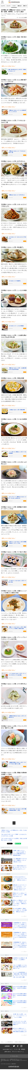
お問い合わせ (7, 1051)
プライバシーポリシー (17, 1051)
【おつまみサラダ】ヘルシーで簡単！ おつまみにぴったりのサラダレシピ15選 (14, 835)
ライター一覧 (17, 1049)
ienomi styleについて (8, 1049)
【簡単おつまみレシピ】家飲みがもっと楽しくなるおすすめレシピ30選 (14, 831)
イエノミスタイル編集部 (23, 17)
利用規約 (23, 1049)
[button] (2, 2)
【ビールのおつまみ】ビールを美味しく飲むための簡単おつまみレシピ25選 (14, 839)
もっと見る (24, 916)
